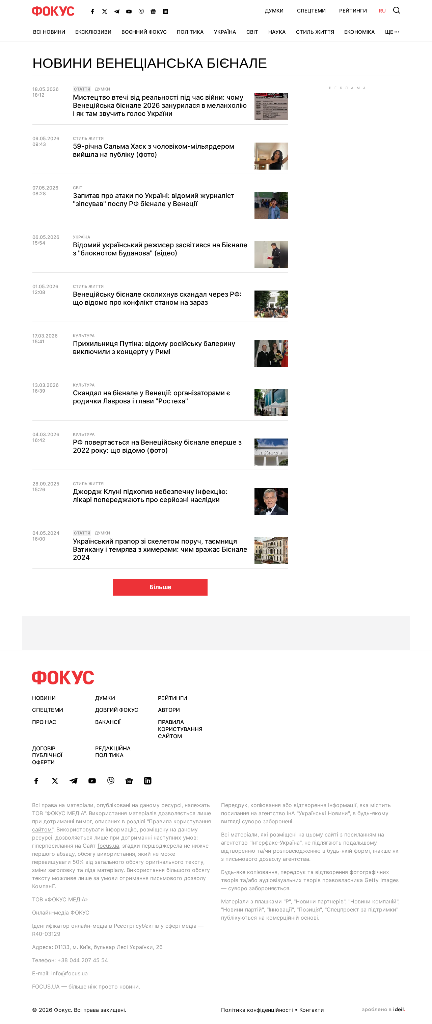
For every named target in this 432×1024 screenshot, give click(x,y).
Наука (277, 32)
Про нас (44, 722)
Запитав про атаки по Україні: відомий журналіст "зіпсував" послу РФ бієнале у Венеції (154, 200)
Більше (160, 587)
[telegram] (73, 781)
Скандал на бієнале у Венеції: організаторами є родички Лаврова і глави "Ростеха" (151, 397)
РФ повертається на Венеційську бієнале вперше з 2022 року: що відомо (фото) (157, 446)
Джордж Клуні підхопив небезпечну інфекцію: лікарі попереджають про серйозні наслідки (150, 496)
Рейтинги (353, 10)
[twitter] (54, 781)
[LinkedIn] (165, 11)
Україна (225, 32)
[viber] (110, 781)
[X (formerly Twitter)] (105, 11)
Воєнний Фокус (144, 32)
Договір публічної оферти (47, 755)
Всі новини (49, 32)
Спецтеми (311, 10)
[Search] (396, 10)
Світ (252, 32)
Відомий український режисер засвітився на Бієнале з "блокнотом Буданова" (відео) (160, 249)
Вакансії (107, 722)
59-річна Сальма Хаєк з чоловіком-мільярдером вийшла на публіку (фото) (153, 150)
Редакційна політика (113, 752)
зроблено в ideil (383, 1009)
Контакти (311, 1009)
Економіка (359, 32)
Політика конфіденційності (257, 1009)
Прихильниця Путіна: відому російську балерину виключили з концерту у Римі (154, 348)
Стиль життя (315, 32)
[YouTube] (129, 11)
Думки (274, 10)
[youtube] (92, 781)
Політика (190, 32)
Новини (44, 698)
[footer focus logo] (63, 677)
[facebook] (36, 781)
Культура (83, 335)
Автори (169, 709)
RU (382, 10)
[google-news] (129, 781)
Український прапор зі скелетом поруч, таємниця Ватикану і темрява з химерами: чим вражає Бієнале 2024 (160, 549)
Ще (389, 32)
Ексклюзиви (93, 32)
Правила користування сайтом (180, 729)
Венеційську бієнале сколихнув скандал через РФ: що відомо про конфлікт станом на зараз (157, 298)
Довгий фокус (116, 709)
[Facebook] (92, 11)
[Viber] (141, 11)
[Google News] (153, 11)
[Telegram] (117, 11)
